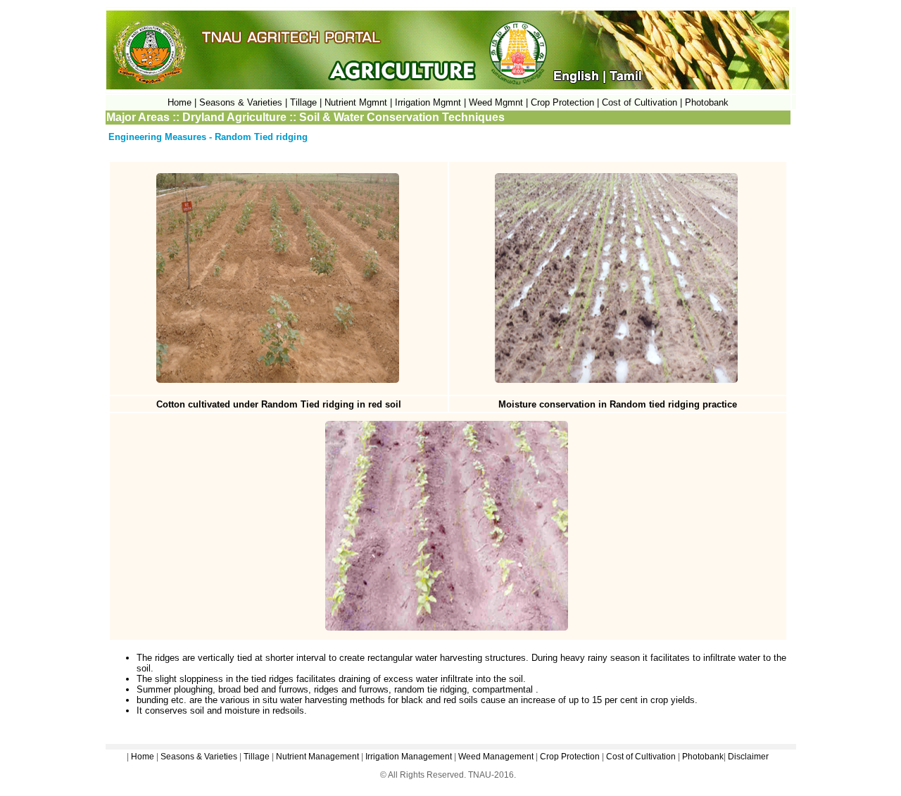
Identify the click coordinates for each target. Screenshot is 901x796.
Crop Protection (570, 757)
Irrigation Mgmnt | (430, 102)
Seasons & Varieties (198, 757)
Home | (182, 102)
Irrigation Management (408, 757)
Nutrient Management (316, 757)
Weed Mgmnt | (498, 102)
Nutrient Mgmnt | (358, 102)
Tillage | (307, 102)
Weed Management (496, 757)
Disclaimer (748, 757)
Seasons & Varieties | (243, 102)
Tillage (257, 757)
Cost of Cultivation (641, 102)
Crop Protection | (565, 102)
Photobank (707, 102)
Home (142, 757)
